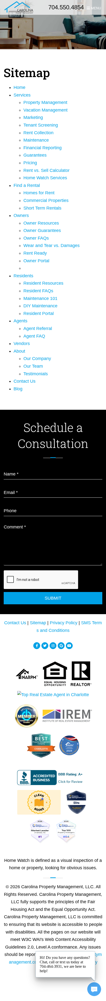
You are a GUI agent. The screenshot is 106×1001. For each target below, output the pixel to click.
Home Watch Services (45, 177)
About (19, 351)
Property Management (45, 102)
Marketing (33, 117)
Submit (53, 598)
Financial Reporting (42, 147)
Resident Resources (43, 283)
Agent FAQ (34, 336)
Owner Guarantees (42, 230)
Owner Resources (41, 223)
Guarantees (35, 155)
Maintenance (36, 140)
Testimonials (35, 373)
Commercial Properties (46, 200)
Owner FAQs (36, 238)
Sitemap (38, 622)
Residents (23, 275)
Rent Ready (35, 253)
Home (19, 87)
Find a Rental (27, 185)
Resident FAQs (38, 290)
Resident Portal (38, 313)
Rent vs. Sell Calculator (46, 170)
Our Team (33, 366)
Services (22, 95)
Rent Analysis (35, 268)
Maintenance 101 (40, 298)
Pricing (30, 162)
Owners (21, 215)
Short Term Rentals (42, 208)
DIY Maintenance (40, 305)
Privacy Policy (63, 622)
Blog (18, 388)
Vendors (22, 343)
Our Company (37, 358)
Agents (20, 320)
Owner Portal (36, 260)
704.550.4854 (66, 7)
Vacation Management (45, 110)
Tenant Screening (40, 125)
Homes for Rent (38, 192)
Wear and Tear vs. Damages (51, 245)
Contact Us (24, 381)
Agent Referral (37, 328)
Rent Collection (38, 132)
